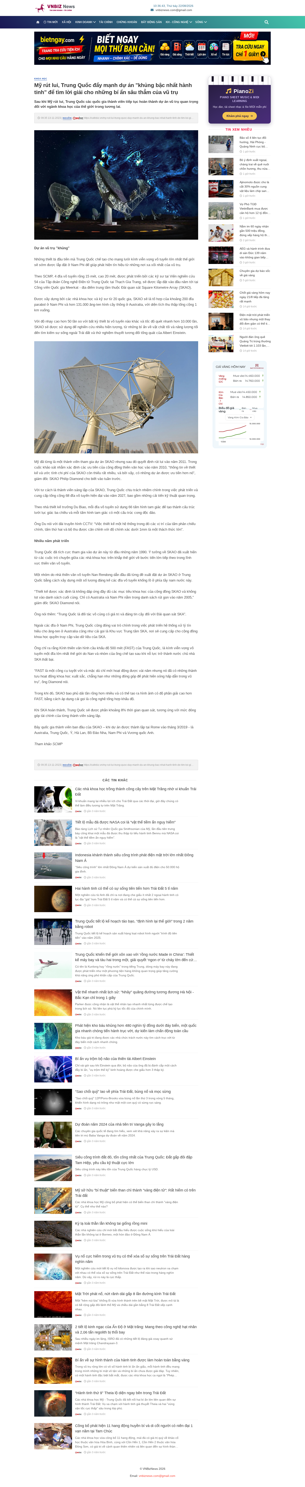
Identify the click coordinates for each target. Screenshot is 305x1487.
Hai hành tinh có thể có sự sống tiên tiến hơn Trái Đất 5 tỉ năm (126, 888)
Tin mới (52, 22)
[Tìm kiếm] (266, 22)
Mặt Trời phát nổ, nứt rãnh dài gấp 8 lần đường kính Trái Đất (125, 1294)
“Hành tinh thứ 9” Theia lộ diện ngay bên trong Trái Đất (120, 1393)
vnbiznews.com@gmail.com (174, 10)
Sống (199, 22)
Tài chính (105, 22)
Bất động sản (151, 22)
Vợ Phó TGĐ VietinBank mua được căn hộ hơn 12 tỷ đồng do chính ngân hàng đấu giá (254, 212)
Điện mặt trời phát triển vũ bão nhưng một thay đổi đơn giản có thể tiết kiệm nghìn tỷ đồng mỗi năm (255, 323)
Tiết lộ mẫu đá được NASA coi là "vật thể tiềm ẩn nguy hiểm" (125, 822)
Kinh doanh (83, 22)
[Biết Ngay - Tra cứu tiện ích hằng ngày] (152, 48)
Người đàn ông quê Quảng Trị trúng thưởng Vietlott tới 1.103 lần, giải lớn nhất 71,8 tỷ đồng (255, 345)
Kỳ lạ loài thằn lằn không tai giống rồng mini (111, 1223)
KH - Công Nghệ (177, 22)
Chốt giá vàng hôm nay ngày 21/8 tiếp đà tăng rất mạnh (255, 297)
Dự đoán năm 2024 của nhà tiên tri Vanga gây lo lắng (119, 1124)
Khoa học (40, 78)
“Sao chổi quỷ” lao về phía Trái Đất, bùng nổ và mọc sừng (123, 1091)
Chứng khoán (127, 22)
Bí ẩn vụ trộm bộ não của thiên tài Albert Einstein (115, 1059)
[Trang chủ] (37, 22)
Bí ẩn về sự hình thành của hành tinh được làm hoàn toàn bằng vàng (132, 1360)
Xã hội (66, 22)
